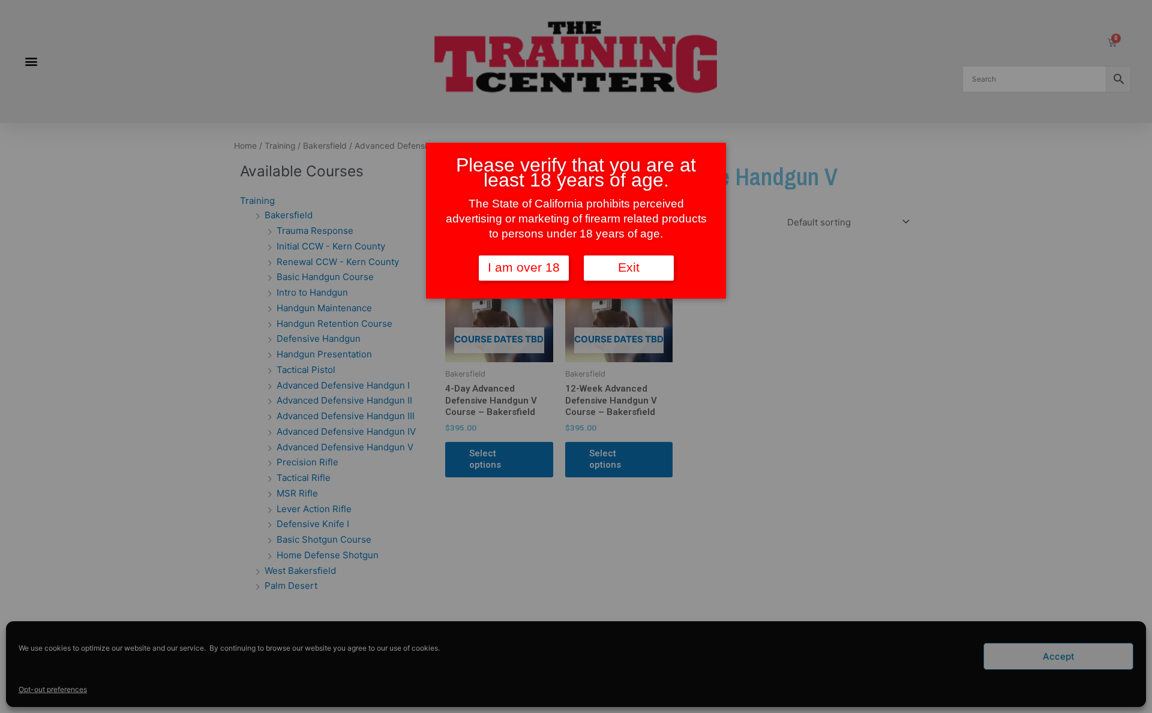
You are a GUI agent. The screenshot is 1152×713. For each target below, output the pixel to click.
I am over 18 (524, 267)
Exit (629, 267)
